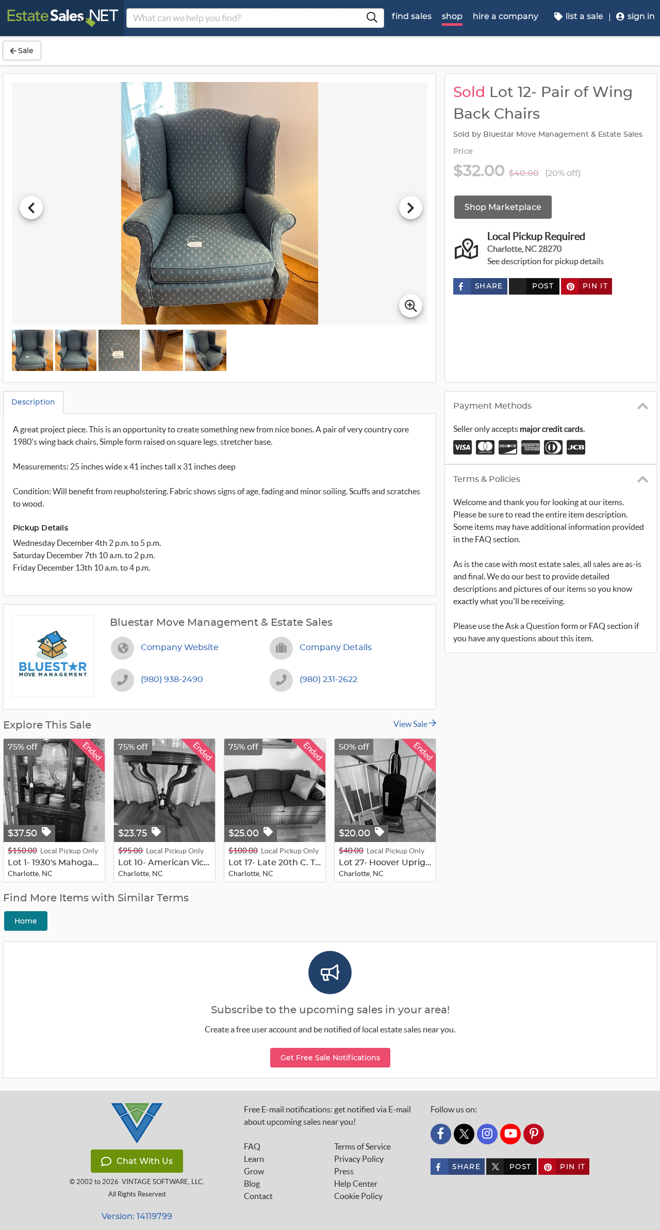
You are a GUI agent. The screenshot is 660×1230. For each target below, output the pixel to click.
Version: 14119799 (137, 1216)
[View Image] (32, 350)
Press (344, 1171)
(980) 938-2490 (172, 679)
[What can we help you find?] (371, 18)
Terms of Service (362, 1146)
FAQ (252, 1146)
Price (463, 151)
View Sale (411, 724)
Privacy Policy (359, 1158)
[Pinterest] (533, 1134)
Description (33, 402)
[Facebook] (441, 1134)
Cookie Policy (358, 1196)
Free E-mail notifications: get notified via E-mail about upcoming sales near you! (327, 1115)
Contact (258, 1196)
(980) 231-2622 (328, 679)
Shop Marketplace (503, 207)
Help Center (355, 1183)
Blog (252, 1183)
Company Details (336, 647)
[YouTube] (510, 1134)
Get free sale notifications (330, 1057)
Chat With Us (145, 1161)
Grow (254, 1171)
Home (25, 921)
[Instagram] (487, 1134)
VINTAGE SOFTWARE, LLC (162, 1182)
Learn (254, 1158)
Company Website (180, 647)
